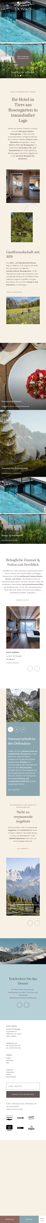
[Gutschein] (7, 5)
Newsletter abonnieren (23, 1070)
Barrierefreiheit (11, 1053)
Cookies (8, 1051)
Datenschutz (10, 1048)
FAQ (7, 1039)
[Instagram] (26, 981)
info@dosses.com (11, 1019)
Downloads (9, 1037)
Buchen (29, 1219)
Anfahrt (8, 1034)
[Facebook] (20, 981)
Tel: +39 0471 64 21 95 (13, 1022)
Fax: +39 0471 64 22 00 (13, 1024)
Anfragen (9, 1219)
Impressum (9, 1046)
